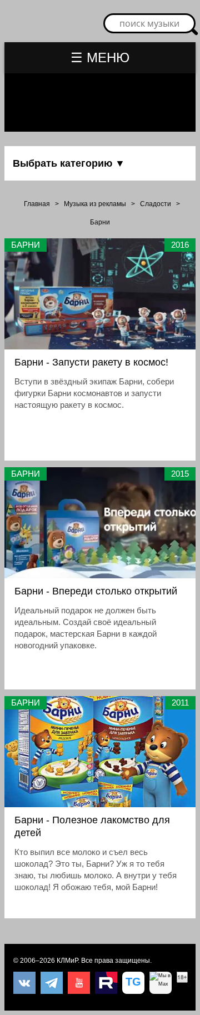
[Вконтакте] (24, 983)
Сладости (155, 204)
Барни (100, 222)
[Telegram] (52, 983)
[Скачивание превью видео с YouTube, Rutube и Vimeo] (133, 983)
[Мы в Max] (160, 983)
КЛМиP (67, 960)
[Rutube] (106, 983)
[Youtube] (79, 983)
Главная (37, 204)
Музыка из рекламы (95, 204)
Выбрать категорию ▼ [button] (69, 163)
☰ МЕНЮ (100, 57)
